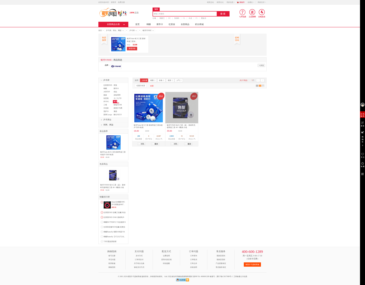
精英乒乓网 (118, 108)
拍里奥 (106, 98)
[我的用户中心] (362, 104)
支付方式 (139, 256)
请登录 (113, 2)
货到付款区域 (166, 260)
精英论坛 (220, 2)
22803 (172, 136)
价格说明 (193, 267)
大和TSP (107, 92)
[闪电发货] (262, 13)
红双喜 (172, 24)
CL (184, 18)
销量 (152, 80)
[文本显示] (263, 86)
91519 (192, 136)
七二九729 (117, 98)
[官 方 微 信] (362, 173)
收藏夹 (250, 2)
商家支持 (261, 2)
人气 (178, 80)
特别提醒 (166, 263)
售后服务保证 (221, 267)
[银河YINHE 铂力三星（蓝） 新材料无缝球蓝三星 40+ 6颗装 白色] (113, 182)
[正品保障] (133, 12)
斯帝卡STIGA (116, 89)
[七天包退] (243, 13)
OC (169, 18)
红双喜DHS (108, 85)
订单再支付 (139, 260)
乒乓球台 (107, 120)
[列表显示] (257, 86)
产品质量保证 (221, 263)
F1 (196, 18)
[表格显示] (260, 86)
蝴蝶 (149, 24)
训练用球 (117, 95)
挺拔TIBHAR (106, 96)
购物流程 (112, 267)
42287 (159, 136)
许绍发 (106, 108)
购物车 (242, 2)
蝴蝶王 (162, 18)
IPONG (106, 102)
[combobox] (185, 14)
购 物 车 (362, 141)
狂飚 (154, 18)
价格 (160, 80)
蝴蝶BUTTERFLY (107, 89)
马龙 (190, 18)
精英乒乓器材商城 (252, 265)
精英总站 (210, 2)
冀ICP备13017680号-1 (225, 276)
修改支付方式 (139, 267)
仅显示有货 (140, 86)
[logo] (113, 12)
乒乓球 (132, 30)
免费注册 (121, 2)
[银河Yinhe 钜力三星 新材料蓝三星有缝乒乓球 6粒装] (148, 108)
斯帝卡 (160, 24)
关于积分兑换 (139, 263)
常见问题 (112, 260)
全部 (152, 86)
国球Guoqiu (108, 115)
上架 (143, 80)
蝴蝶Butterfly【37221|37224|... (114, 237)
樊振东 (203, 18)
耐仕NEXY (118, 115)
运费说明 (166, 256)
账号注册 (112, 256)
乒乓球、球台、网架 (113, 30)
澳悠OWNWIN (116, 112)
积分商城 (199, 24)
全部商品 (185, 24)
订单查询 (193, 256)
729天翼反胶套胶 (110, 241)
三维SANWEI (106, 106)
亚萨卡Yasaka (106, 112)
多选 (261, 65)
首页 (137, 24)
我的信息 (230, 2)
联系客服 (112, 263)
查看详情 (132, 48)
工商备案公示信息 (240, 276)
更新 (169, 80)
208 (138, 136)
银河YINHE (147, 30)
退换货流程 (221, 260)
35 (182, 136)
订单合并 (193, 263)
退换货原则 (221, 256)
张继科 (176, 18)
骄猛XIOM (118, 105)
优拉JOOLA (115, 93)
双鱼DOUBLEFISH (118, 86)
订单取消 (193, 260)
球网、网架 (108, 125)
